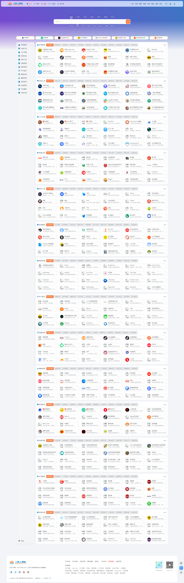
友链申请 (118, 561)
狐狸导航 (82, 570)
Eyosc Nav (75, 568)
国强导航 (94, 568)
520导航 (67, 573)
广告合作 (103, 561)
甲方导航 (80, 573)
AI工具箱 (101, 568)
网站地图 (90, 561)
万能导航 (125, 570)
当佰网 (116, 573)
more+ (165, 45)
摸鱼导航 (110, 573)
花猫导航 (107, 568)
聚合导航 (103, 573)
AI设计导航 (115, 568)
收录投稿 (111, 561)
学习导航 (67, 568)
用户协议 (75, 561)
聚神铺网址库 (101, 570)
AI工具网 (82, 568)
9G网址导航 (95, 573)
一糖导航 (123, 568)
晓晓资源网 (109, 570)
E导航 (88, 568)
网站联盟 (74, 573)
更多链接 (122, 573)
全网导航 (87, 573)
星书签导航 (68, 570)
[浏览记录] (166, 4)
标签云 (97, 561)
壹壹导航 (76, 570)
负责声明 (82, 561)
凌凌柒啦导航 (91, 570)
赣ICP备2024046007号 (27, 578)
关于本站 (67, 561)
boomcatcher (117, 570)
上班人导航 (18, 578)
